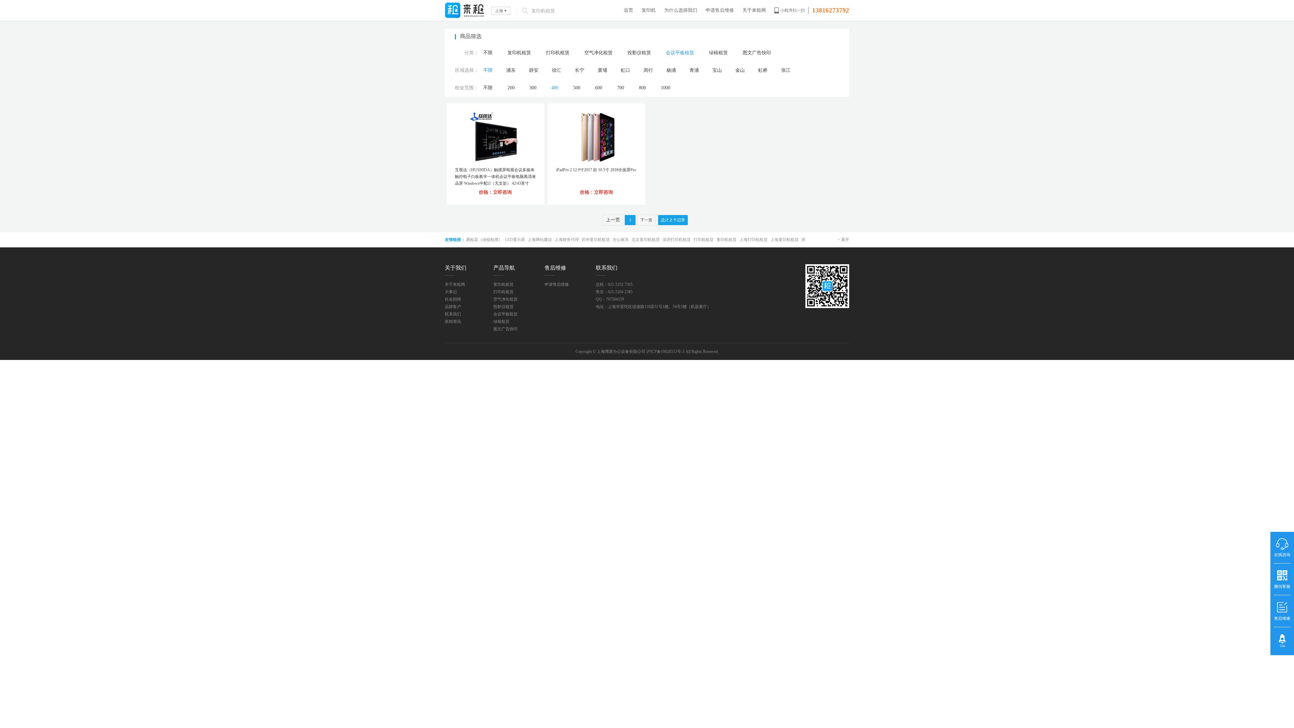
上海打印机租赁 (753, 239)
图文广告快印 (757, 52)
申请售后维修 (720, 10)
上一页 (613, 219)
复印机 (649, 10)
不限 (488, 52)
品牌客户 (453, 306)
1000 (665, 87)
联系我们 (453, 314)
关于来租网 (754, 10)
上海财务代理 (567, 239)
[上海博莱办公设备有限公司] (465, 10)
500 (576, 87)
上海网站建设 (540, 239)
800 (642, 87)
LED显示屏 (515, 239)
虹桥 (763, 70)
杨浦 (671, 70)
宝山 (717, 70)
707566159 (615, 299)
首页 (628, 10)
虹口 (625, 70)
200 (511, 87)
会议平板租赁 (680, 52)
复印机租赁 (519, 52)
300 (532, 87)
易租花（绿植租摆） (484, 239)
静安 (533, 70)
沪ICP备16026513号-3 (665, 351)
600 (598, 87)
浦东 (511, 70)
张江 (786, 70)
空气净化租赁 (598, 52)
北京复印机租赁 (645, 239)
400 (554, 87)
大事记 (451, 292)
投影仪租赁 (639, 52)
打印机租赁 (557, 52)
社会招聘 (453, 299)
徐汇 (556, 70)
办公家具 (621, 239)
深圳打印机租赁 (677, 239)
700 (620, 87)
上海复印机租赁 (784, 239)
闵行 (648, 70)
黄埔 (602, 70)
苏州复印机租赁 (596, 239)
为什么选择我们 (680, 10)
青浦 (694, 70)
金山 (740, 70)
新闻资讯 (453, 321)
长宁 (579, 70)
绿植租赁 (718, 52)
